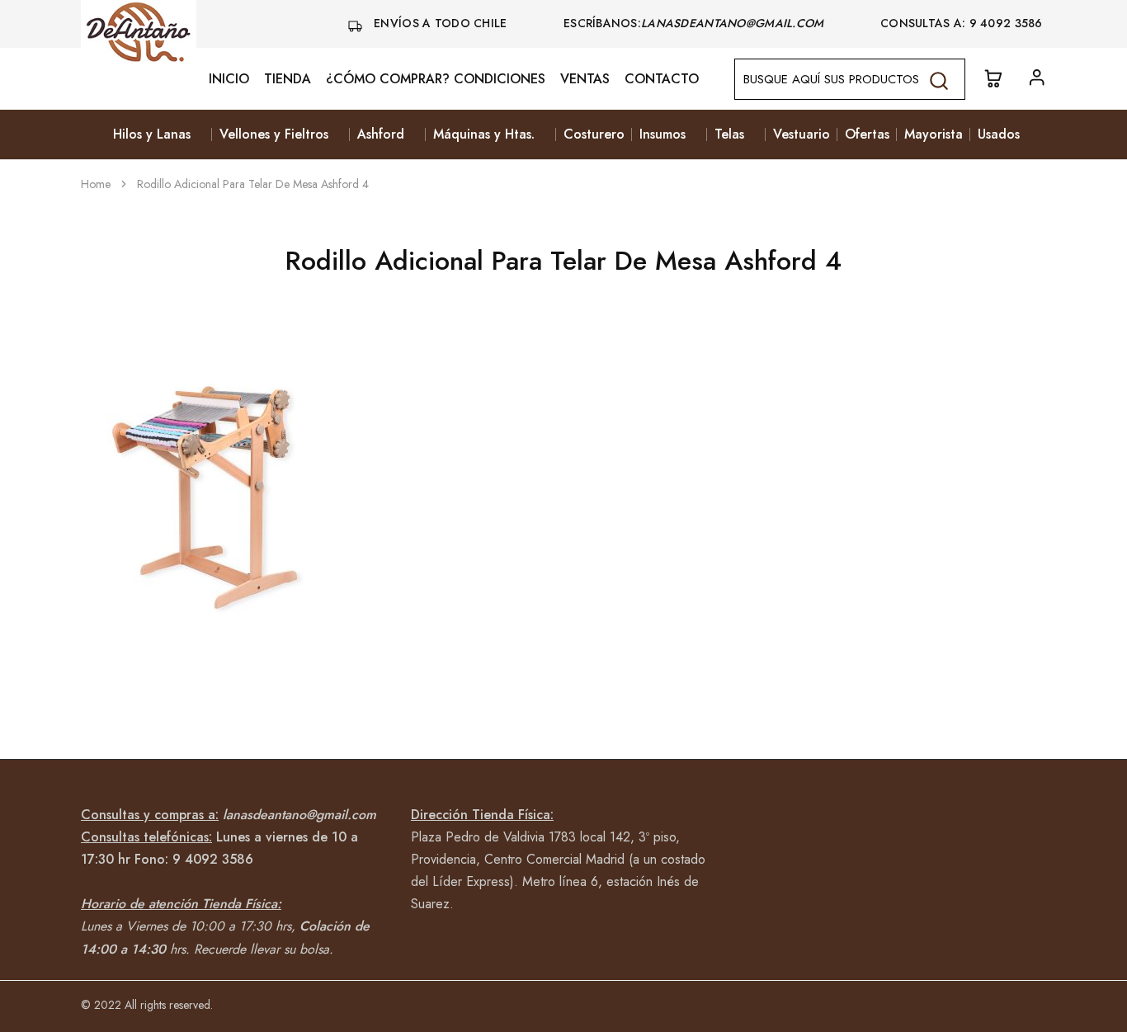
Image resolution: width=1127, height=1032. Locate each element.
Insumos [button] (662, 134)
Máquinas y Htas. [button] (484, 134)
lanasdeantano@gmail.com (734, 23)
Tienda (287, 79)
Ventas (585, 79)
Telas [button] (729, 134)
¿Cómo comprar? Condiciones (435, 79)
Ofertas (867, 134)
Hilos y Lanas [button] (152, 134)
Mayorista (933, 134)
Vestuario (801, 134)
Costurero (594, 134)
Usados (999, 134)
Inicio (229, 79)
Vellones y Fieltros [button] (273, 134)
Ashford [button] (380, 134)
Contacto (662, 79)
